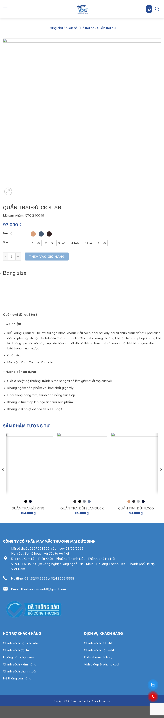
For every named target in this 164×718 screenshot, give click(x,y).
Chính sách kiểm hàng (19, 664)
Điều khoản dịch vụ (98, 657)
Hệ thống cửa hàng (17, 678)
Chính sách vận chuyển (20, 643)
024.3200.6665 (36, 578)
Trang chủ (55, 28)
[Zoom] (8, 191)
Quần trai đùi (106, 28)
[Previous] (3, 477)
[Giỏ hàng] (149, 9)
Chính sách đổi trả (16, 650)
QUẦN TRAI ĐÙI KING (28, 508)
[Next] (161, 477)
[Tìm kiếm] (155, 9)
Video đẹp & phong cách (102, 664)
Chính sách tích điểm (99, 643)
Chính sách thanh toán (20, 671)
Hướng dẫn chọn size (18, 657)
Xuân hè (72, 28)
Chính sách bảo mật (99, 650)
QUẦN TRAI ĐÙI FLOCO (136, 508)
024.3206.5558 (62, 578)
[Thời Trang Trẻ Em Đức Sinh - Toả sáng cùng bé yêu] (83, 9)
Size (6, 242)
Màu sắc (8, 233)
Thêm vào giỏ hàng (47, 257)
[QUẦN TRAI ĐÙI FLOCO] (136, 467)
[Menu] (5, 9)
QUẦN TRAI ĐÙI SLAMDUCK (82, 508)
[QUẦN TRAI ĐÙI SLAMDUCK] (82, 467)
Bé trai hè (87, 28)
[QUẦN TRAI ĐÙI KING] (28, 467)
